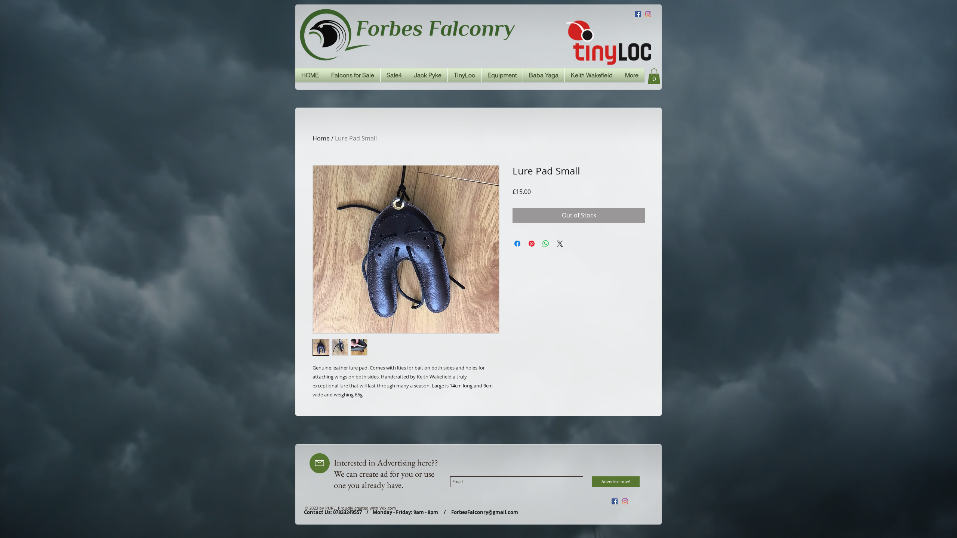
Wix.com (387, 508)
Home (321, 138)
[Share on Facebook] (517, 243)
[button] (654, 76)
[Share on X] (560, 243)
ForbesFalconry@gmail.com (484, 512)
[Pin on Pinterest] (531, 243)
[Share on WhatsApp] (545, 243)
